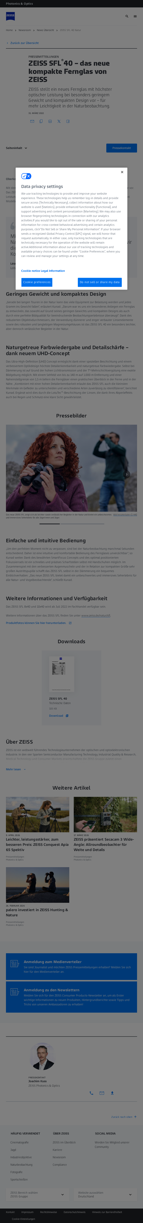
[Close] (122, 172)
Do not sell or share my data (100, 282)
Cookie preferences (36, 282)
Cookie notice (31, 271)
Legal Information (53, 271)
